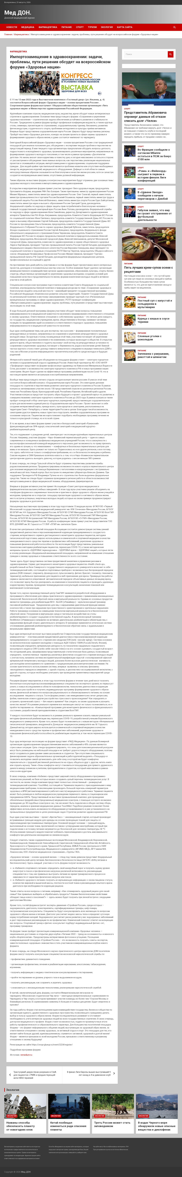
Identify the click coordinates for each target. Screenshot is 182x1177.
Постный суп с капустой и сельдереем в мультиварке (155, 304)
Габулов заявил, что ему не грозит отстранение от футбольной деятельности (155, 215)
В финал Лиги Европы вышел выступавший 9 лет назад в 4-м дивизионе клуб (89, 1073)
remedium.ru (26, 1055)
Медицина (27, 27)
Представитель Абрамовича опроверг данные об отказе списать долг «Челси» (145, 116)
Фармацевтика (48, 27)
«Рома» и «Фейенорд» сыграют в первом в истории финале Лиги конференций (152, 175)
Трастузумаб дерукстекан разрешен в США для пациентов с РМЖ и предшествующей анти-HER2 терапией (35, 1075)
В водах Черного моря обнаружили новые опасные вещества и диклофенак (156, 1126)
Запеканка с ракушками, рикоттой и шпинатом (153, 355)
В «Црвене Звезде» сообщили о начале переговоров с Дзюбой (153, 195)
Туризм (92, 27)
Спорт (80, 27)
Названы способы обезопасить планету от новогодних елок (20, 1126)
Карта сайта (124, 27)
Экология (107, 27)
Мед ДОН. (17, 12)
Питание (66, 27)
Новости (11, 27)
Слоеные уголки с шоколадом (150, 338)
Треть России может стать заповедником (112, 1124)
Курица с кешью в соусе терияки (153, 320)
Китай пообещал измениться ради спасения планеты (68, 1126)
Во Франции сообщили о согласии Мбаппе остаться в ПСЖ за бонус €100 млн (154, 154)
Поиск (170, 54)
